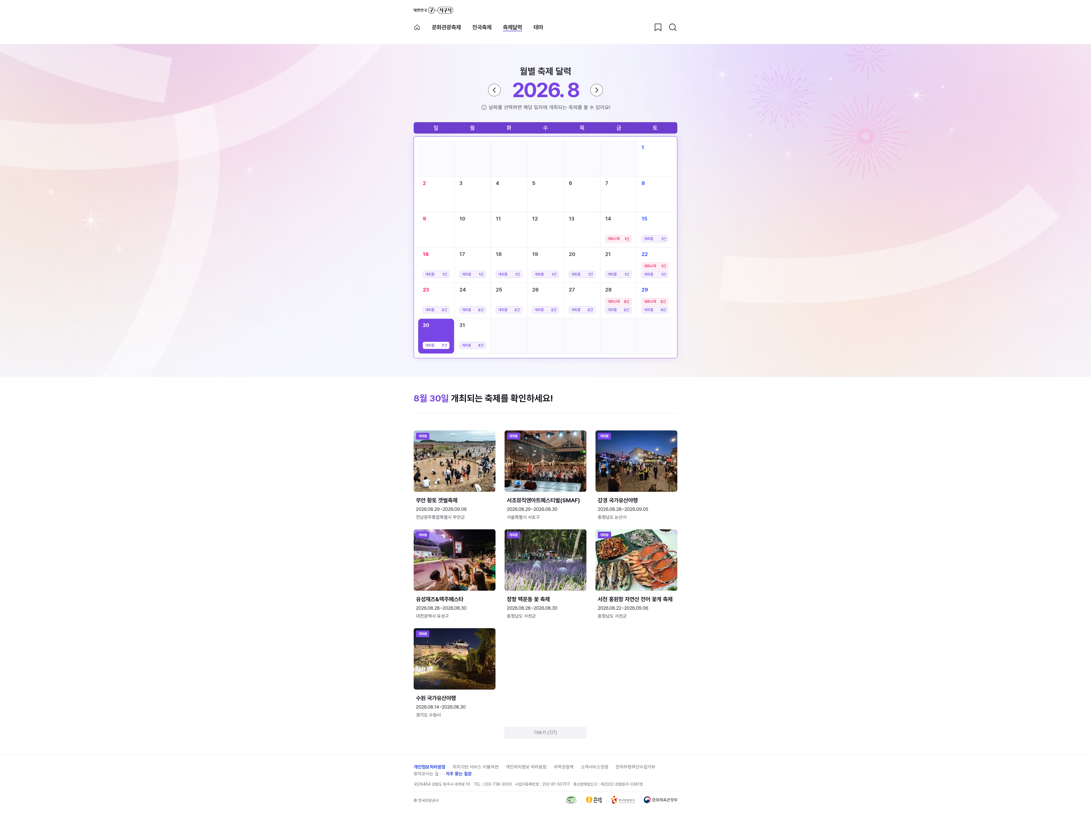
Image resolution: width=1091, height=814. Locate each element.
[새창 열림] (571, 802)
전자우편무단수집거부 (635, 767)
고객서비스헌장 (595, 767)
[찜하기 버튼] (658, 27)
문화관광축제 (446, 27)
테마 (538, 27)
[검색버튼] (672, 27)
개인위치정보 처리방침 (526, 767)
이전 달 (494, 90)
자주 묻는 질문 (459, 773)
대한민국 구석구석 (433, 10)
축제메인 (417, 27)
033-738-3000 (498, 784)
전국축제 (482, 27)
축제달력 (512, 27)
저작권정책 (564, 767)
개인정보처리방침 (429, 767)
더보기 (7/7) (545, 732)
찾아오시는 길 (426, 773)
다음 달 (596, 90)
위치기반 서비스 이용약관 (476, 767)
